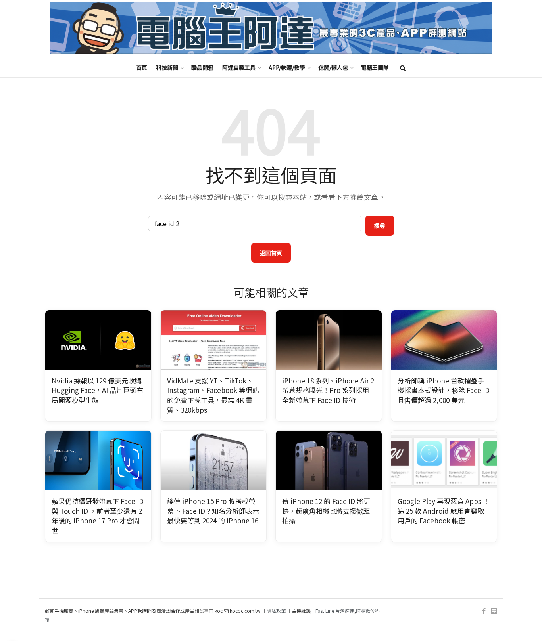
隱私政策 (276, 610)
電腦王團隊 (375, 67)
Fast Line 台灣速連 (334, 610)
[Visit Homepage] (271, 28)
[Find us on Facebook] (484, 611)
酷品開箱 (202, 67)
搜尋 (379, 225)
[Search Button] (403, 67)
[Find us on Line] (494, 611)
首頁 (141, 67)
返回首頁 (271, 253)
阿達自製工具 (239, 67)
